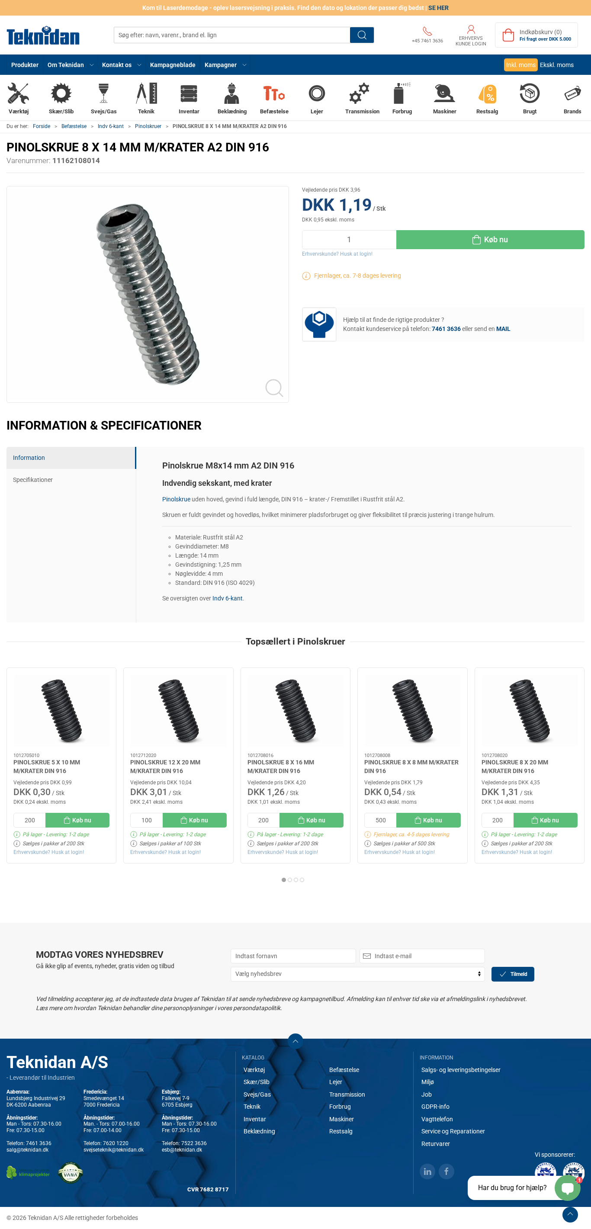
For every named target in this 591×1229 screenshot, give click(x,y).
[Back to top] (570, 1215)
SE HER (438, 7)
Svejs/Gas (257, 1094)
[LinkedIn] (427, 1171)
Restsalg (341, 1131)
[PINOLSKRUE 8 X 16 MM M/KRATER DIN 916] (295, 710)
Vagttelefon (437, 1119)
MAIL (503, 328)
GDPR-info (435, 1106)
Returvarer (435, 1143)
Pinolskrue (176, 499)
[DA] (43, 35)
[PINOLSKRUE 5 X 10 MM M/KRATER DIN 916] (61, 710)
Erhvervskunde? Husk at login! (337, 254)
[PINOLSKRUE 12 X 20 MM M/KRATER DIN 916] (178, 710)
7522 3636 (194, 1143)
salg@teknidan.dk (27, 1150)
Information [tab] (29, 457)
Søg (362, 35)
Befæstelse (74, 126)
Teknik (252, 1106)
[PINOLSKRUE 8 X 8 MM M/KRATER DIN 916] (412, 710)
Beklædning (259, 1131)
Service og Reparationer (453, 1131)
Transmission (347, 1094)
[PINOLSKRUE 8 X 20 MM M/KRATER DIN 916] (530, 710)
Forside (41, 126)
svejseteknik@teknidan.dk (114, 1150)
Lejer (335, 1081)
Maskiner (341, 1119)
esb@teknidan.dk (182, 1150)
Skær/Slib (257, 1081)
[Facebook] (446, 1171)
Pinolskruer (148, 126)
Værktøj (254, 1069)
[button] (70, 64)
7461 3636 (38, 1143)
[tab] (284, 880)
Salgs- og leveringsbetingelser (461, 1069)
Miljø (427, 1081)
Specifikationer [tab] (33, 479)
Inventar (255, 1119)
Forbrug (340, 1106)
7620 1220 (115, 1143)
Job (426, 1094)
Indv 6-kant (111, 126)
